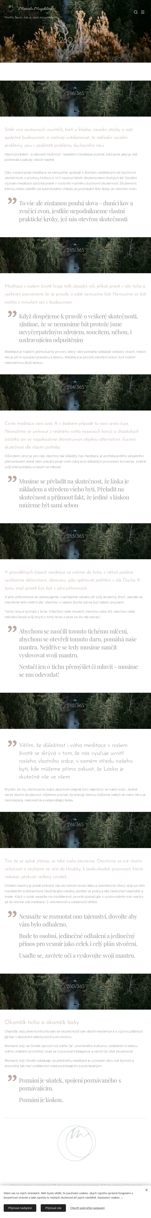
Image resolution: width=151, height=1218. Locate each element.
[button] (135, 12)
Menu (142, 12)
